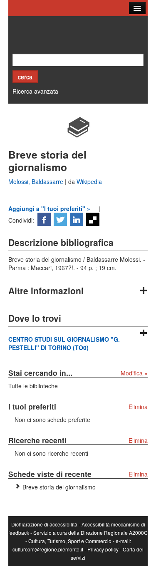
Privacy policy (103, 549)
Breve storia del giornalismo (59, 487)
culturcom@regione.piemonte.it (47, 549)
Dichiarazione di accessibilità (44, 524)
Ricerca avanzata (35, 91)
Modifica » (134, 373)
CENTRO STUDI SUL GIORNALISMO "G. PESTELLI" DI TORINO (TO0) (64, 343)
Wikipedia (89, 181)
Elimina (138, 406)
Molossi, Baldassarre (36, 181)
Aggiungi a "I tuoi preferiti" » (49, 208)
